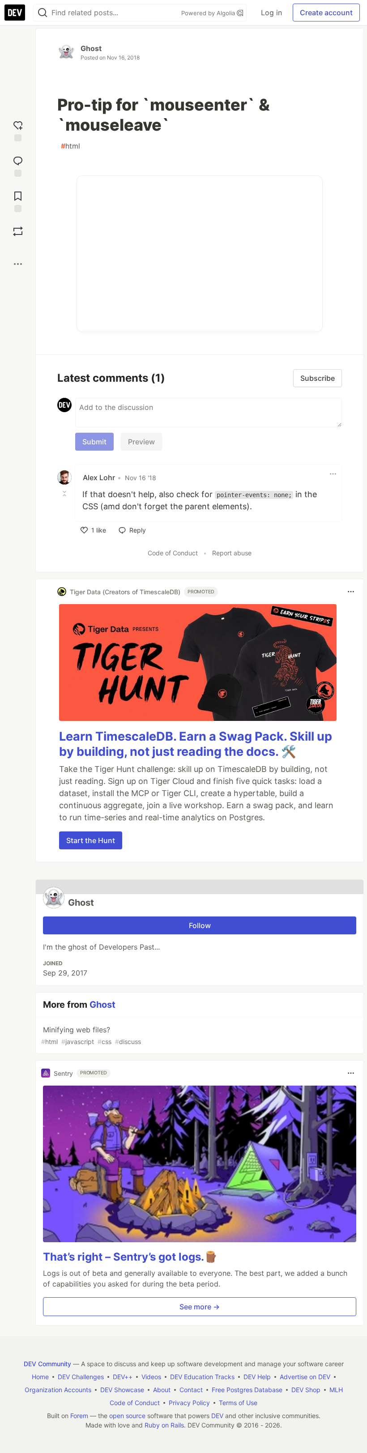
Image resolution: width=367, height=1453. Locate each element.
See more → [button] (199, 1306)
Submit (94, 441)
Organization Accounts (58, 1389)
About (162, 1389)
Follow (200, 925)
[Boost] (18, 231)
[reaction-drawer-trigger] (18, 130)
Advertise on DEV (305, 1377)
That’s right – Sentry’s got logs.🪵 (130, 1256)
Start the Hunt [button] (90, 840)
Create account (326, 12)
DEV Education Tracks (202, 1377)
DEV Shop (305, 1389)
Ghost (91, 48)
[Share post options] (18, 264)
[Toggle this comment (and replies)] (65, 493)
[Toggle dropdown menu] (333, 474)
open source (127, 1415)
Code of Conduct (173, 553)
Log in (271, 12)
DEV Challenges (81, 1377)
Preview (141, 441)
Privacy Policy (189, 1402)
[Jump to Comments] (18, 165)
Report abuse (232, 553)
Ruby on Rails (164, 1425)
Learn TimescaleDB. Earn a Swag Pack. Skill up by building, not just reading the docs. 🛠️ (195, 744)
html (70, 145)
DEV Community (47, 1364)
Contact (191, 1389)
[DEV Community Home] (15, 12)
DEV (217, 1415)
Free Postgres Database (247, 1389)
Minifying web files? (91, 1035)
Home (40, 1377)
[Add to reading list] (18, 201)
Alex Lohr (99, 477)
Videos (151, 1377)
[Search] (42, 12)
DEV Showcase (122, 1389)
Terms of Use (238, 1402)
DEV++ (122, 1377)
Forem (79, 1415)
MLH (336, 1389)
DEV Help (257, 1377)
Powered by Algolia (209, 13)
